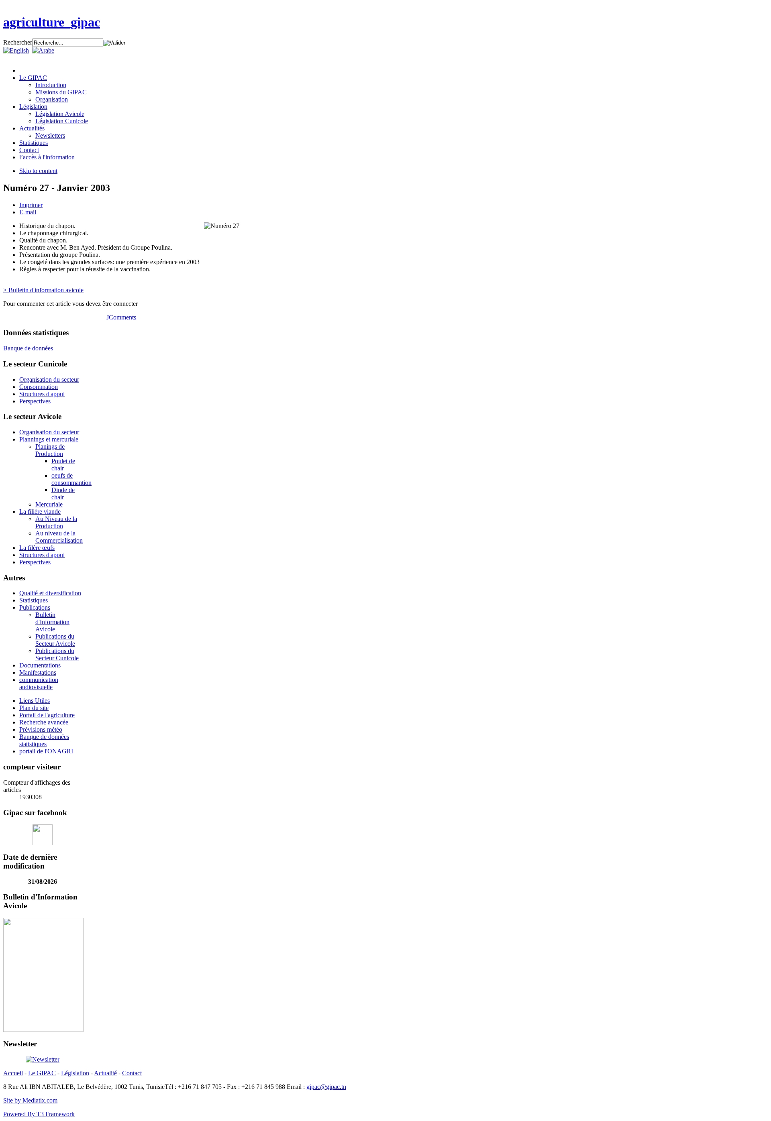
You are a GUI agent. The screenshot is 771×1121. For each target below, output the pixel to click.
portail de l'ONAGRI (46, 751)
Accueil (13, 1073)
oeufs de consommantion (71, 479)
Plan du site (34, 707)
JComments (121, 317)
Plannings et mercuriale (48, 439)
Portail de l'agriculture (47, 715)
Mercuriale (49, 504)
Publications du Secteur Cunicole (57, 654)
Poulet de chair (63, 465)
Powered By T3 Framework (39, 1114)
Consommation (38, 386)
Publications (34, 607)
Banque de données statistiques (44, 740)
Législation (75, 1073)
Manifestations (37, 672)
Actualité (105, 1073)
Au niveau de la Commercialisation (59, 537)
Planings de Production (50, 450)
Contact (132, 1073)
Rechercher (17, 42)
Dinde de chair (63, 493)
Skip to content (38, 170)
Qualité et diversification (50, 593)
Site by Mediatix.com (30, 1100)
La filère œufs (37, 547)
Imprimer (31, 204)
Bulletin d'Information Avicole (52, 622)
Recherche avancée (43, 722)
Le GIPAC (42, 1073)
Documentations (40, 665)
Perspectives (35, 401)
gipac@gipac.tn (326, 1086)
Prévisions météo (40, 729)
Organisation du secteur (49, 379)
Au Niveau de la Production (56, 522)
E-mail (27, 212)
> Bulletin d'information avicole (43, 290)
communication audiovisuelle (38, 683)
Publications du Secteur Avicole (55, 640)
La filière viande (40, 511)
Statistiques (33, 600)
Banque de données (29, 348)
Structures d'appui (42, 394)
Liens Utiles (34, 700)
